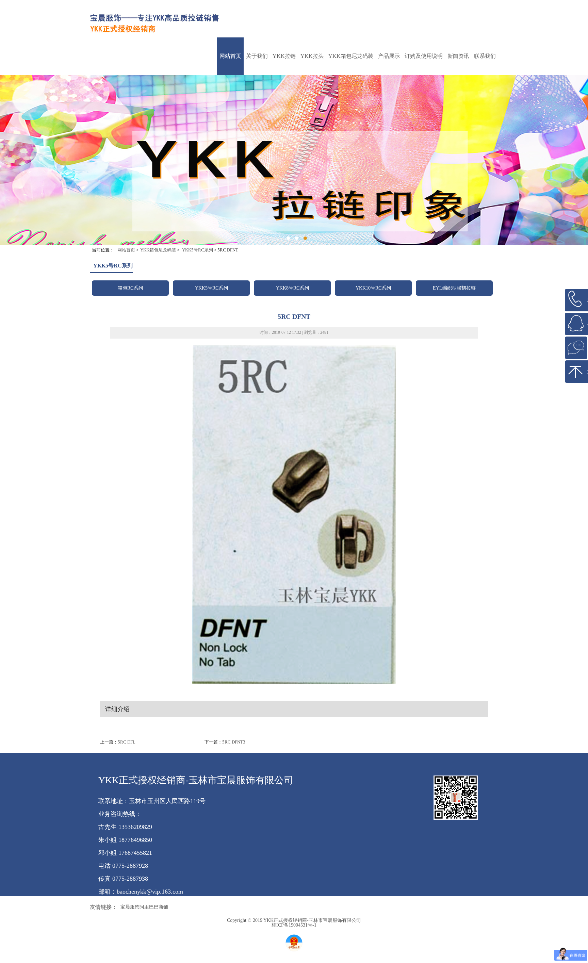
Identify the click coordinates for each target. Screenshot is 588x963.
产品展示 (389, 56)
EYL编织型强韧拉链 (350, 128)
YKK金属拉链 (284, 82)
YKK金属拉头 (312, 82)
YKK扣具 (284, 140)
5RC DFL (126, 742)
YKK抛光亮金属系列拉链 (284, 166)
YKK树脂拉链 (284, 106)
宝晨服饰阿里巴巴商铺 (144, 907)
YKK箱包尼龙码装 (350, 56)
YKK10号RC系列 (351, 116)
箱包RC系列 (350, 80)
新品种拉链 (284, 188)
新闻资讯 (458, 56)
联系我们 (485, 56)
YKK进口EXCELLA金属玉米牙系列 (284, 178)
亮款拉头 (312, 128)
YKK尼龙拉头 (312, 94)
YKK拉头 (312, 56)
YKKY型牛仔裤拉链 (284, 154)
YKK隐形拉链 (284, 118)
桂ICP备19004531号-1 (294, 925)
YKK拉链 (284, 56)
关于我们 (257, 56)
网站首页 (230, 56)
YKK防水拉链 (284, 130)
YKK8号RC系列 (351, 104)
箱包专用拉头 (312, 118)
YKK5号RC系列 (351, 92)
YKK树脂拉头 (312, 106)
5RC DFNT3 (233, 742)
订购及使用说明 (424, 56)
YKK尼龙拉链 (284, 94)
